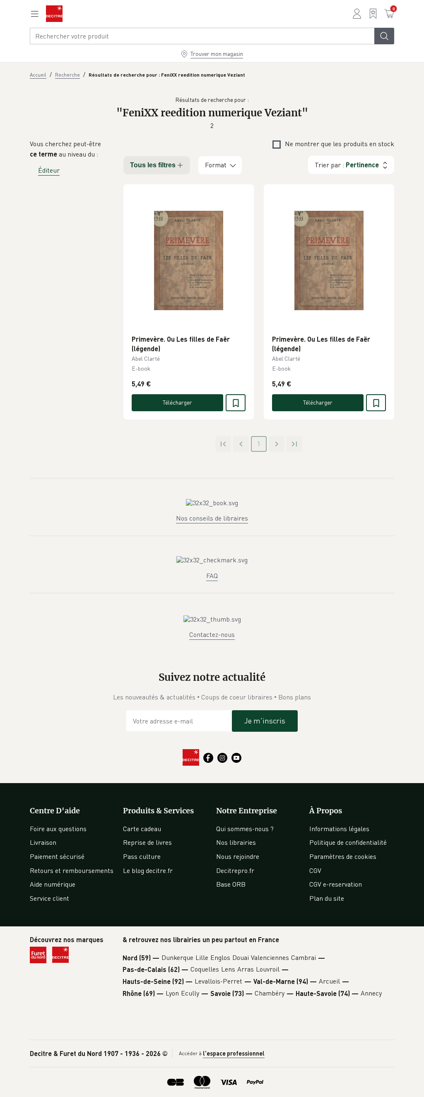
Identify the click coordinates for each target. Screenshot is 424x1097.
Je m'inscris (264, 720)
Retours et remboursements (71, 870)
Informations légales (339, 829)
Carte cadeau (142, 829)
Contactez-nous (212, 634)
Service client (49, 898)
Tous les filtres (153, 165)
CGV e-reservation (335, 884)
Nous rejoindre (237, 856)
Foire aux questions (58, 829)
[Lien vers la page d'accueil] (54, 13)
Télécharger (177, 402)
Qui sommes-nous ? (245, 829)
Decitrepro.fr (235, 870)
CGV (315, 870)
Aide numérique (52, 884)
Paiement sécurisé (57, 856)
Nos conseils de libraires (212, 518)
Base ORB (231, 884)
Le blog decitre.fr (148, 870)
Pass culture (142, 856)
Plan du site (326, 898)
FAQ (212, 575)
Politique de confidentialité (348, 842)
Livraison (43, 842)
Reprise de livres (147, 842)
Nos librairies (236, 842)
